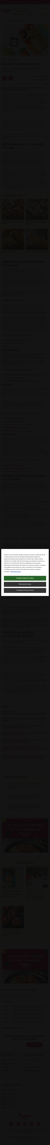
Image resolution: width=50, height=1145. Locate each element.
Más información (16, 571)
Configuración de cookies (25, 590)
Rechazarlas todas (25, 584)
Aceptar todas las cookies (25, 578)
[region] (25, 572)
